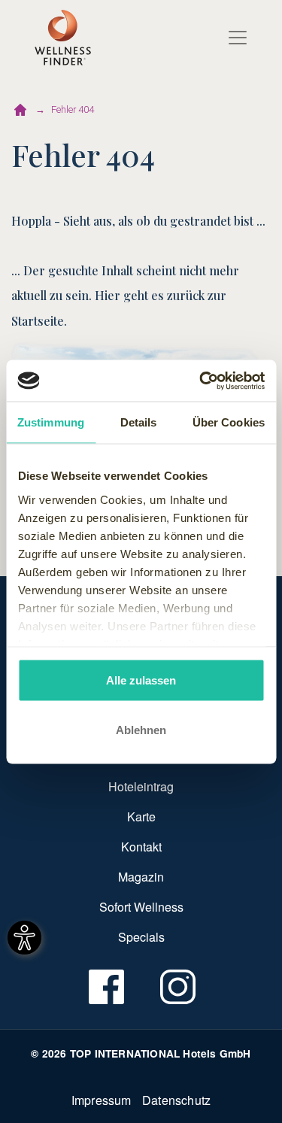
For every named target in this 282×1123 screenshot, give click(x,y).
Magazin (141, 876)
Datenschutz (176, 1100)
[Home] (63, 37)
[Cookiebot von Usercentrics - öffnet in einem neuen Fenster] (201, 380)
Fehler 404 (72, 109)
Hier (107, 295)
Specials (141, 936)
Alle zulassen (141, 680)
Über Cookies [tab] (229, 422)
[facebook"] (105, 986)
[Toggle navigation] (238, 38)
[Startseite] (20, 110)
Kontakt (141, 846)
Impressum (101, 1100)
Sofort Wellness (141, 906)
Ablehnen (141, 729)
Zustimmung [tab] (50, 422)
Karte (141, 816)
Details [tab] (138, 422)
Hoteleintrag (141, 786)
